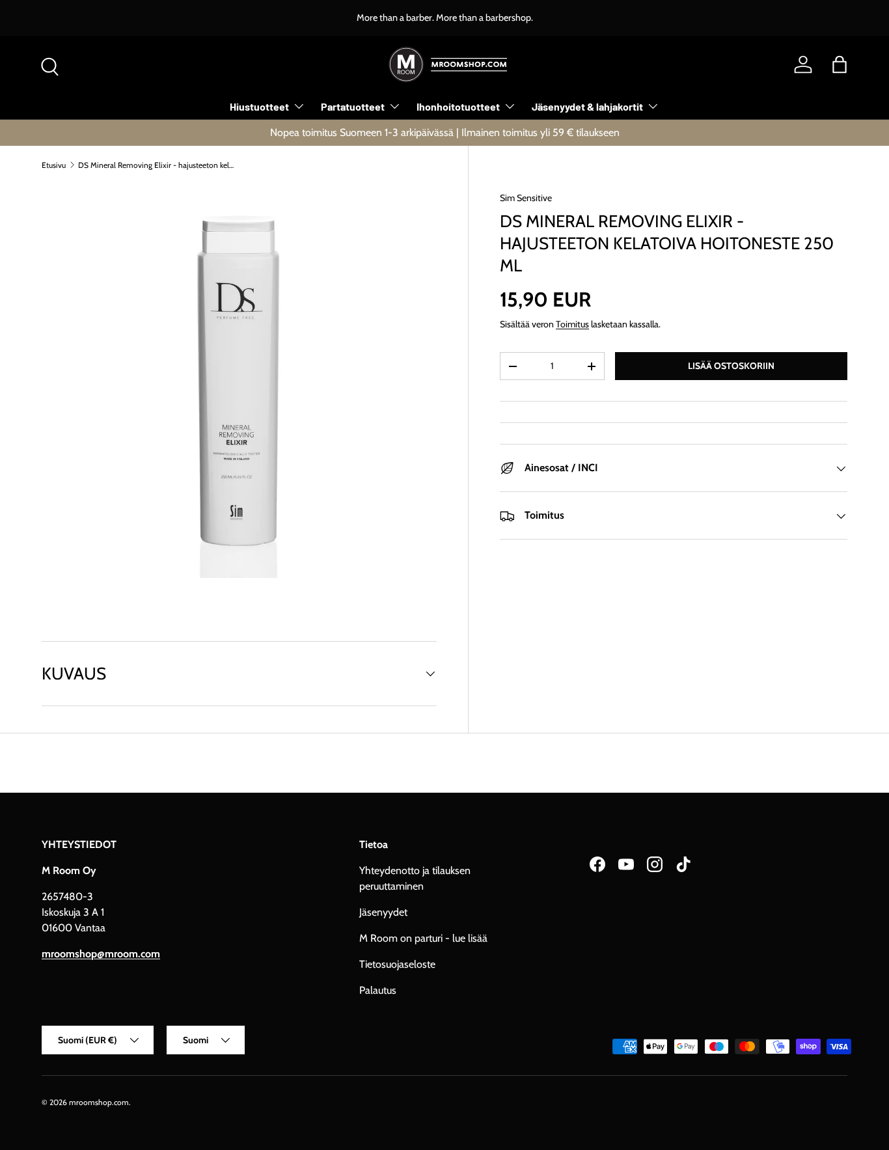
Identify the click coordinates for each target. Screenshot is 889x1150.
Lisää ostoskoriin (731, 366)
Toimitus (572, 324)
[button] (839, 64)
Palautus (377, 990)
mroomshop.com (99, 1102)
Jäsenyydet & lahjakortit (587, 106)
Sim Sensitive (526, 198)
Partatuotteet (353, 106)
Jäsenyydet (383, 912)
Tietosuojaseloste (397, 964)
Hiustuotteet (259, 106)
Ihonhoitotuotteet (458, 106)
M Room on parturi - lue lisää (423, 938)
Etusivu (54, 165)
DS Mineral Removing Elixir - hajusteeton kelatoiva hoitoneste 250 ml (156, 165)
